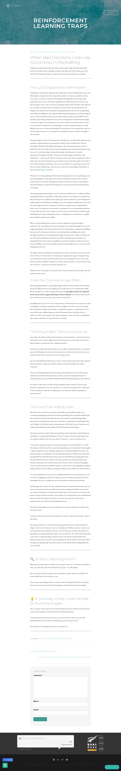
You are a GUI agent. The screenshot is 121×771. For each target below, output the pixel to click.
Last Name (29, 22)
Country (28, 29)
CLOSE (94, 10)
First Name (29, 15)
